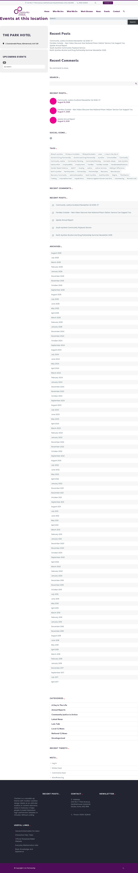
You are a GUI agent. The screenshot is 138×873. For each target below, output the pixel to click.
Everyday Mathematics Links (26, 845)
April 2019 (55, 608)
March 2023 (56, 428)
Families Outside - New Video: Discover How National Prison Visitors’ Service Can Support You (95, 109)
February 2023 (57, 433)
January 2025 (56, 327)
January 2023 (56, 437)
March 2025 (56, 317)
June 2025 (55, 304)
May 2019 (55, 603)
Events (107, 11)
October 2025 (56, 285)
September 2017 (57, 672)
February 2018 (56, 659)
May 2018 (55, 645)
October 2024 (56, 341)
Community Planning (75, 161)
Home (46, 11)
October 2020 (56, 553)
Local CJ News (58, 729)
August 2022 (56, 460)
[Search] (124, 11)
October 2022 (56, 451)
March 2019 (55, 613)
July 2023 (55, 410)
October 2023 (56, 396)
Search (52, 18)
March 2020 (56, 566)
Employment (80, 165)
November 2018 (57, 631)
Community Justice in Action (65, 714)
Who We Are (58, 11)
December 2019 (57, 580)
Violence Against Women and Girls (99, 178)
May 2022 (55, 474)
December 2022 (57, 442)
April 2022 (55, 479)
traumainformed (65, 178)
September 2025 (58, 290)
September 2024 (58, 345)
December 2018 (57, 626)
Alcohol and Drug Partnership (84, 158)
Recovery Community (59, 175)
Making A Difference (116, 168)
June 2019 (55, 599)
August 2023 (56, 405)
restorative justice (76, 175)
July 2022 (55, 465)
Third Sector (124, 175)
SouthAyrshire (104, 175)
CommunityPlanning (93, 161)
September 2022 (58, 456)
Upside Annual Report (58, 45)
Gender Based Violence (59, 168)
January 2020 (56, 576)
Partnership (81, 171)
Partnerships (93, 171)
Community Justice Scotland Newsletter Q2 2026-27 (71, 41)
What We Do (72, 11)
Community (123, 158)
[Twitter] (95, 3)
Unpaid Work (79, 178)
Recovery (104, 171)
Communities (112, 158)
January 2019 (56, 622)
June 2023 (55, 414)
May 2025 (55, 308)
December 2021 (57, 488)
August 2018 (56, 636)
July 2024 (55, 354)
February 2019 (56, 617)
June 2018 (55, 640)
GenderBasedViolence (119, 165)
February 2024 (57, 377)
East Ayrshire (123, 161)
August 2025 (56, 294)
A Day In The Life (59, 705)
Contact (116, 11)
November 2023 (57, 391)
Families (91, 165)
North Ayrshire (56, 171)
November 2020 (57, 548)
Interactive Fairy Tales (24, 835)
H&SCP (73, 168)
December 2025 (57, 276)
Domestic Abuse (109, 161)
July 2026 (55, 258)
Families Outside (102, 165)
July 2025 (55, 299)
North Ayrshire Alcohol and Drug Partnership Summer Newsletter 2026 (78, 50)
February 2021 (56, 534)
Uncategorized (58, 738)
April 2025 (55, 313)
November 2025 (57, 281)
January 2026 (56, 271)
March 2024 (56, 373)
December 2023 (57, 387)
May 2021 (54, 520)
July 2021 (54, 511)
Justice (89, 168)
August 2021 (56, 507)
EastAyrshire (55, 165)
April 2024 (55, 368)
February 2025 (57, 322)
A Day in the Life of (111, 154)
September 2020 (58, 557)
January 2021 (56, 539)
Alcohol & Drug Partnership (61, 158)
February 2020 (57, 571)
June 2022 (55, 470)
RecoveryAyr (115, 171)
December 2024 (57, 331)
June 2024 (55, 359)
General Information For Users (27, 831)
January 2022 (56, 483)
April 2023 (55, 424)
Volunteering (119, 178)
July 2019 (54, 594)
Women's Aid (131, 178)
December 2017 (57, 668)
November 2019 (57, 585)
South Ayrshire (91, 175)
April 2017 (54, 682)
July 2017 (54, 677)
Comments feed (59, 773)
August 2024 (56, 350)
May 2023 (55, 419)
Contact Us (108, 3)
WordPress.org (58, 777)
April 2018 (55, 649)
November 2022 (57, 447)
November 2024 (57, 336)
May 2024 (55, 364)
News (98, 11)
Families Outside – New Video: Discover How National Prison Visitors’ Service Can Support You (87, 43)
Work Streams (87, 11)
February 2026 (57, 267)
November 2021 (57, 493)
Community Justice (58, 161)
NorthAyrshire (69, 171)
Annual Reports (58, 710)
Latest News (57, 719)
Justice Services (101, 168)
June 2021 (55, 516)
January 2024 (56, 382)
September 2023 (58, 400)
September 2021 (57, 502)
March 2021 (55, 530)
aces (100, 154)
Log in (54, 763)
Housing (81, 168)
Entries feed (57, 768)
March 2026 (56, 262)
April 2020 (55, 562)
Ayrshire (101, 158)
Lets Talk (56, 724)
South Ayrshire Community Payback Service (67, 48)
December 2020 (57, 543)
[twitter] (51, 139)
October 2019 (56, 589)
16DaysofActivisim (89, 154)
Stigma (114, 175)
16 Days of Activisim (72, 154)
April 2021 (54, 525)
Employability (68, 165)
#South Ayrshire (57, 154)
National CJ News (59, 733)
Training (54, 178)
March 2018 (55, 654)
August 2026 (56, 253)
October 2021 (56, 497)
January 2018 (56, 663)
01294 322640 (83, 3)
